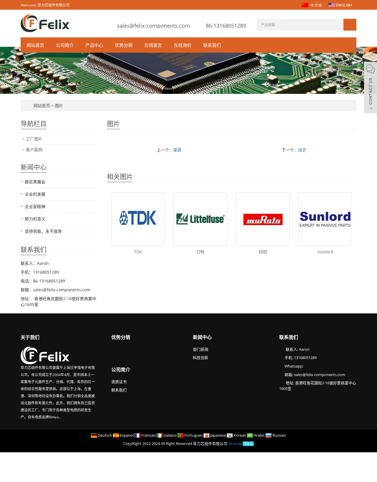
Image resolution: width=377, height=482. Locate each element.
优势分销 (124, 45)
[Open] (370, 88)
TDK (138, 252)
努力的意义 (35, 219)
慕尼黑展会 (35, 182)
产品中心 (94, 45)
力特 (200, 252)
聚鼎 (177, 150)
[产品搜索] (349, 25)
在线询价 (182, 45)
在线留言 (153, 45)
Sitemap (235, 443)
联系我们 (212, 45)
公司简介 (65, 45)
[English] (340, 4)
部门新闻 (200, 349)
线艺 (302, 150)
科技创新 (200, 357)
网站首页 (35, 45)
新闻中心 (202, 337)
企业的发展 (35, 194)
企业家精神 (35, 206)
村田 (263, 252)
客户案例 (34, 149)
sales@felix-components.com (153, 25)
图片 (59, 105)
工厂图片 (34, 139)
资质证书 (119, 381)
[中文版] (312, 4)
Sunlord (325, 252)
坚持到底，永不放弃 (43, 231)
